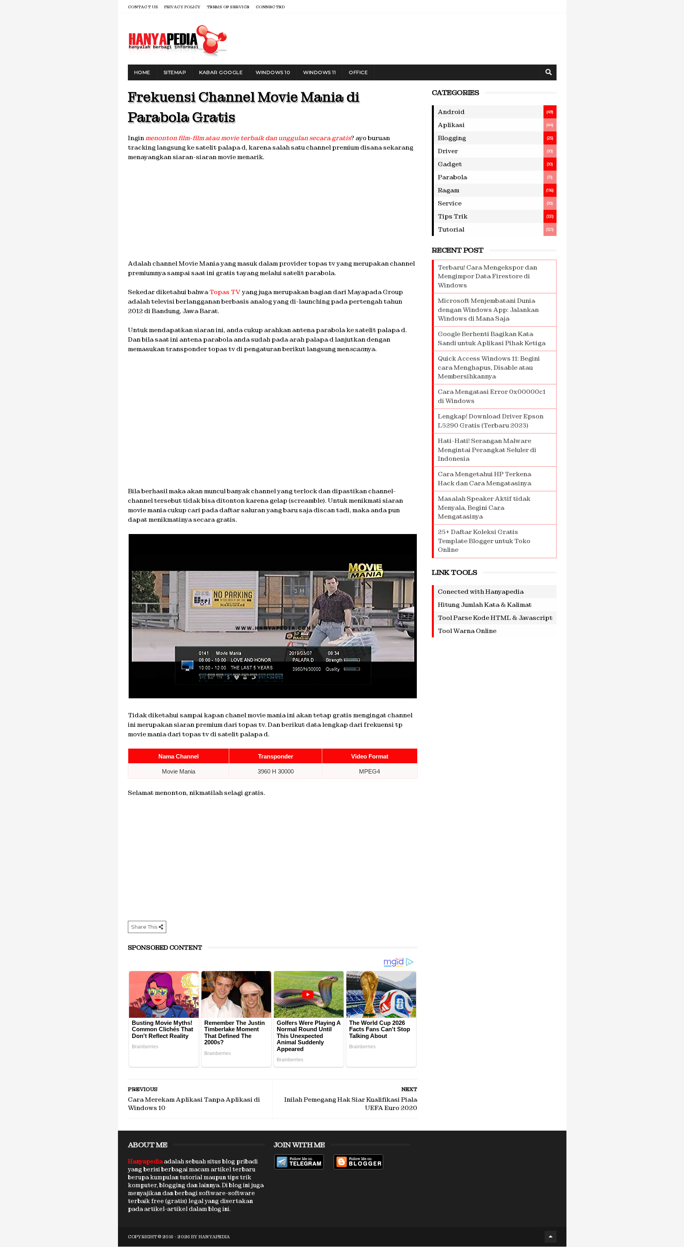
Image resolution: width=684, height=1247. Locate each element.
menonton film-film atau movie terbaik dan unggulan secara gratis (248, 138)
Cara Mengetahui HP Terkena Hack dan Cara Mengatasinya (484, 478)
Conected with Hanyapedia (481, 591)
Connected (270, 7)
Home (142, 72)
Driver (448, 151)
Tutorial (451, 229)
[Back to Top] (551, 1237)
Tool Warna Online (467, 631)
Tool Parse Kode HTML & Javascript (495, 618)
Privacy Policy (182, 7)
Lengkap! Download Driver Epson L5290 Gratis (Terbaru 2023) (490, 420)
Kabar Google (221, 72)
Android (451, 112)
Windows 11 (319, 72)
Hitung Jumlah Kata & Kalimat (485, 605)
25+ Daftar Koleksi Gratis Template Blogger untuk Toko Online (484, 541)
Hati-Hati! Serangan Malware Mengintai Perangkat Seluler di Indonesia (487, 450)
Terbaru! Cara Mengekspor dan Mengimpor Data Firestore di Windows (487, 276)
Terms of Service (228, 7)
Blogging (452, 138)
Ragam (448, 190)
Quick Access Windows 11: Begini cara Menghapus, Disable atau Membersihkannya (489, 367)
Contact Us (143, 7)
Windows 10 (273, 72)
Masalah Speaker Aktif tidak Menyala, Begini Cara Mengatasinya (484, 507)
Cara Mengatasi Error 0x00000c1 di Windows (491, 396)
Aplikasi (451, 125)
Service (450, 203)
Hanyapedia (214, 1236)
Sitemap (174, 72)
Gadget (450, 164)
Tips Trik (452, 216)
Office (358, 72)
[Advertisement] (273, 209)
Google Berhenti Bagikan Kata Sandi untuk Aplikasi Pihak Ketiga (491, 338)
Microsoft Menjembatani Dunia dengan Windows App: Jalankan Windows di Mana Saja (488, 310)
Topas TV (225, 292)
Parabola (452, 177)
